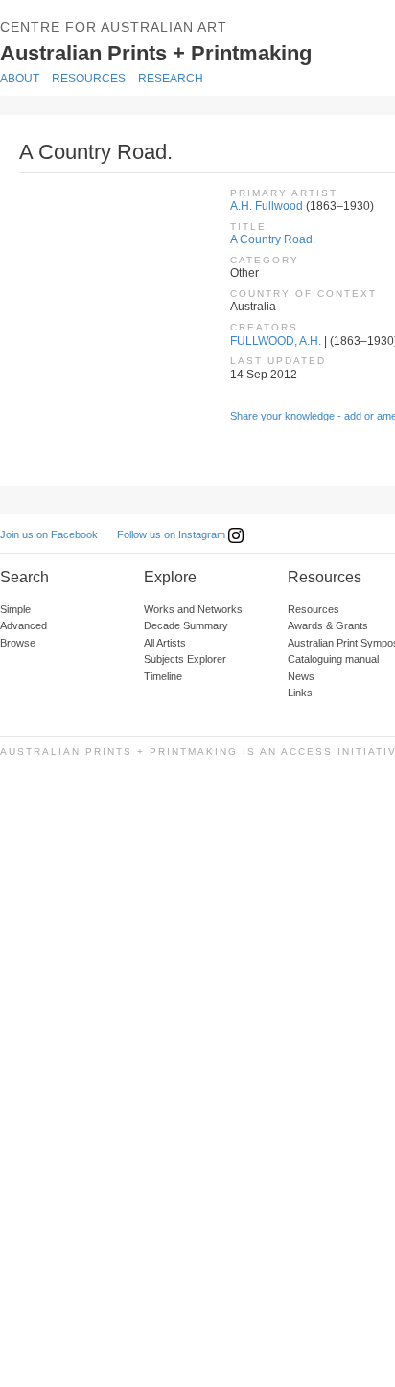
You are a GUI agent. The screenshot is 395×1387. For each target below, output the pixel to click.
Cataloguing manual (333, 659)
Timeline (163, 676)
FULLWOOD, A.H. (275, 341)
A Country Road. (272, 239)
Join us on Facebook (49, 534)
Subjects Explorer (185, 659)
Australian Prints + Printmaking (184, 51)
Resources (89, 78)
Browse (17, 642)
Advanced (23, 625)
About (19, 78)
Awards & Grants (328, 625)
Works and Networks (193, 609)
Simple (15, 609)
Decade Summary (186, 625)
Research (170, 78)
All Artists (165, 642)
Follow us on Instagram (172, 534)
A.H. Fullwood (266, 206)
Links (300, 692)
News (301, 676)
